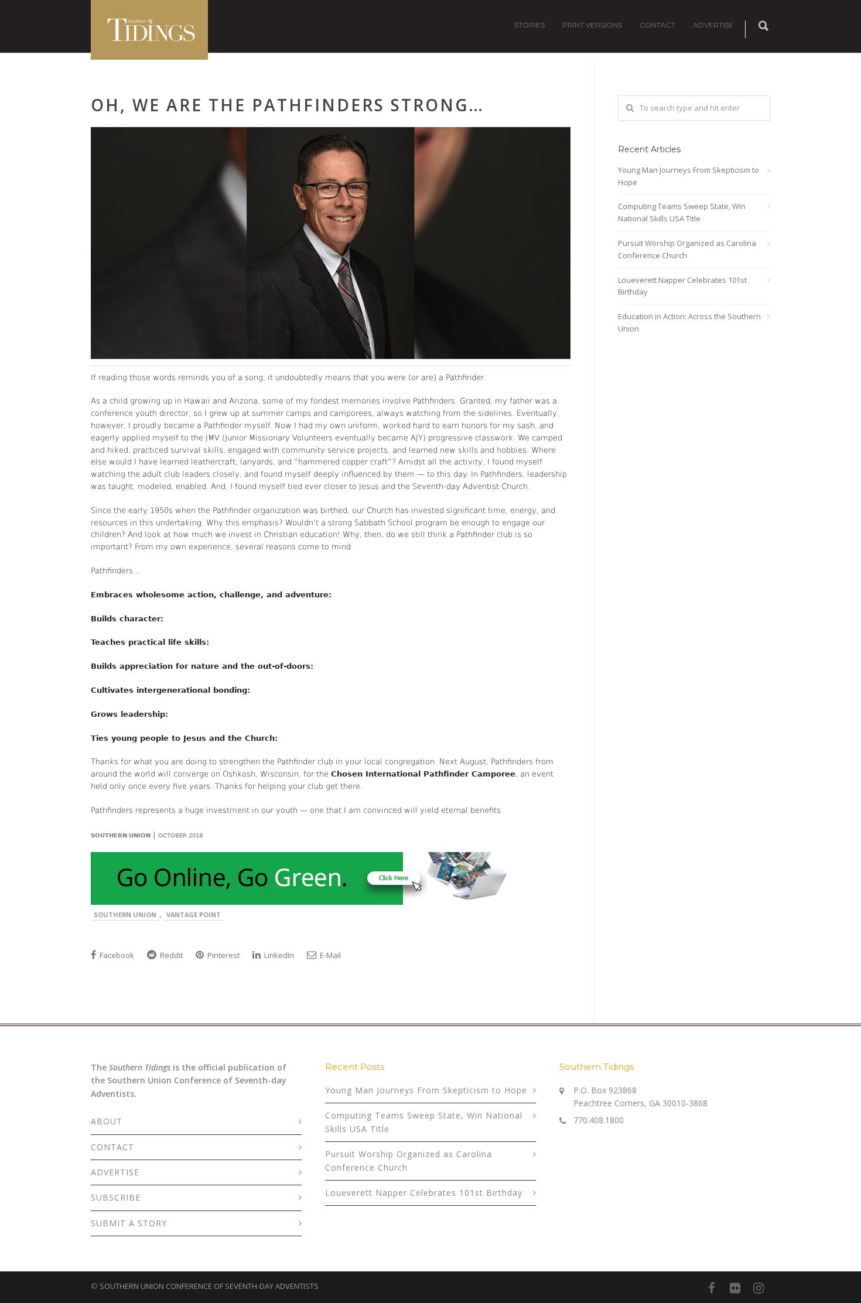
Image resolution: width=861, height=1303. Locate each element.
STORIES (529, 24)
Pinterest (223, 955)
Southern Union (125, 914)
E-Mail (329, 955)
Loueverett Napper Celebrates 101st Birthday (682, 286)
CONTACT (657, 24)
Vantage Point (193, 914)
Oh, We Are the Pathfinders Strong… (287, 105)
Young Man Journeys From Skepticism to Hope (688, 176)
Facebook (116, 955)
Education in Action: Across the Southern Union (689, 322)
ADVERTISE (713, 24)
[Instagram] (758, 1287)
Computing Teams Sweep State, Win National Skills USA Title (682, 212)
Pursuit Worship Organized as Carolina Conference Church (687, 249)
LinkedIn (278, 955)
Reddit (170, 955)
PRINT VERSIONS (592, 24)
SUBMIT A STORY (129, 1223)
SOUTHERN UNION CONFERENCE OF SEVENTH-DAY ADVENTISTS (209, 1286)
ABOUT (106, 1121)
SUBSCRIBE (116, 1197)
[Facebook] (711, 1287)
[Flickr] (735, 1287)
